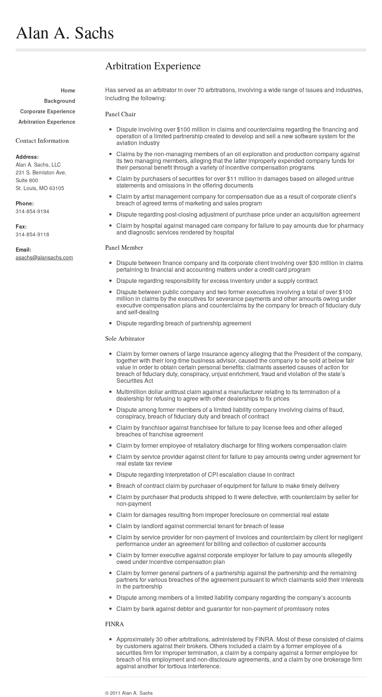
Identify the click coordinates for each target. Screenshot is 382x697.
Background (59, 100)
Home (68, 90)
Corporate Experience (47, 111)
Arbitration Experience (46, 121)
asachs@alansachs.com (44, 257)
